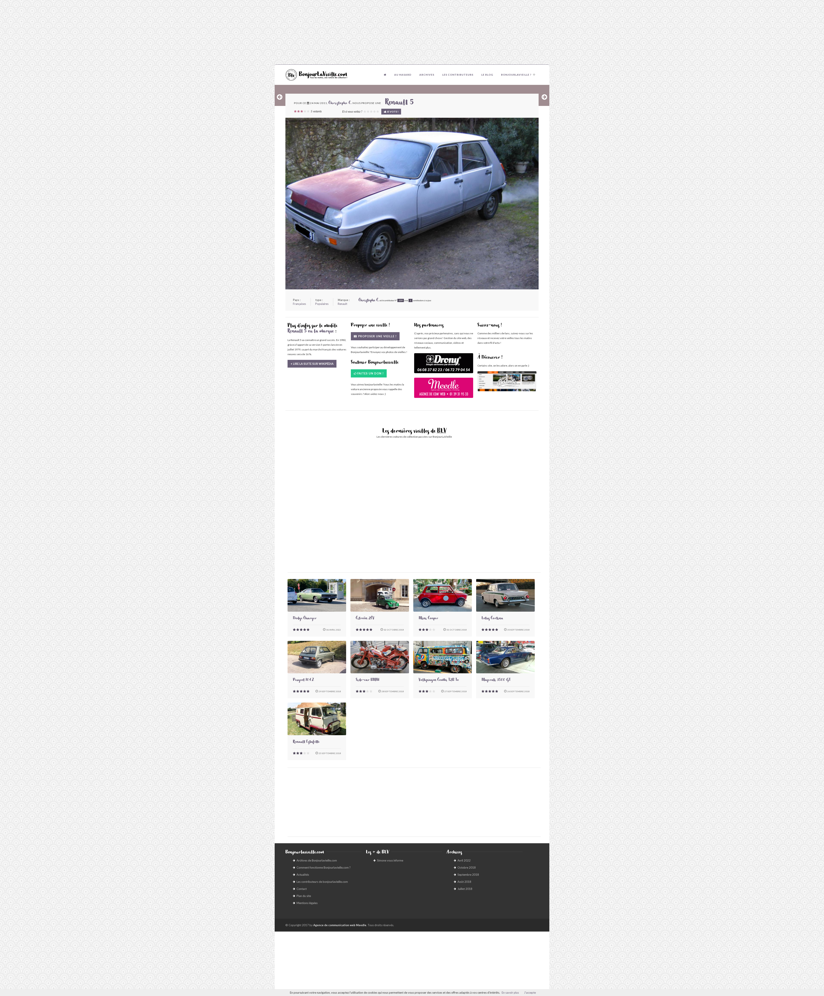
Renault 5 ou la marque (311, 332)
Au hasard (402, 74)
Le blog (487, 74)
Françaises (299, 304)
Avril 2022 (464, 860)
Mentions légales (307, 903)
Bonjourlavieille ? (516, 74)
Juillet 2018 (464, 889)
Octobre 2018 (466, 867)
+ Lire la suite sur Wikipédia (312, 363)
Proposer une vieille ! (377, 336)
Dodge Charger (305, 618)
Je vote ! (392, 111)
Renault (342, 304)
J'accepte (530, 992)
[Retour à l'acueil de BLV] (385, 75)
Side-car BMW (367, 680)
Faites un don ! (370, 373)
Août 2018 (464, 881)
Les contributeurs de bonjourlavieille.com (322, 881)
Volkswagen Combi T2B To (439, 680)
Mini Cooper (428, 618)
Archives (426, 74)
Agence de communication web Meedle (339, 925)
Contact (302, 889)
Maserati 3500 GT (496, 680)
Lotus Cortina (492, 618)
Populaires (322, 304)
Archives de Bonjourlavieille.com (317, 860)
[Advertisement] (412, 32)
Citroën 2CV (365, 618)
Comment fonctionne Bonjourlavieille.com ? (324, 867)
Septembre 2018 (468, 874)
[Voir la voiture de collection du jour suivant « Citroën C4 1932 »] (544, 97)
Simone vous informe (390, 860)
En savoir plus (510, 992)
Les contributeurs (457, 74)
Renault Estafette (306, 742)
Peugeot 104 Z (303, 680)
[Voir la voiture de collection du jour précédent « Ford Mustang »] (279, 97)
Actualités (303, 874)
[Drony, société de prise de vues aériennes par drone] (443, 365)
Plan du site (304, 896)
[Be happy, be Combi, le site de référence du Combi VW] (506, 381)
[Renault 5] (412, 203)
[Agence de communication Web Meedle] (443, 390)
